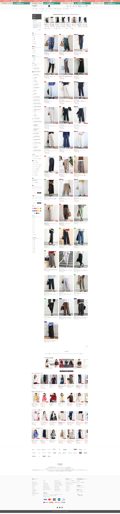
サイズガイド (67, 489)
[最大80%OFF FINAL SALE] (60, 1)
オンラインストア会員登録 (80, 482)
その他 (35, 43)
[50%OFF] (51, 43)
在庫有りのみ (35, 27)
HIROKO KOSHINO (36, 139)
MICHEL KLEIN (36, 68)
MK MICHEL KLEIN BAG (37, 121)
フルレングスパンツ (36, 24)
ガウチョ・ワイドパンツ (56, 353)
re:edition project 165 (36, 142)
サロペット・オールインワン (74, 353)
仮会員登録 (78, 480)
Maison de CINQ (36, 118)
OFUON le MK (36, 74)
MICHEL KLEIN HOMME (36, 125)
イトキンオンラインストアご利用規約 (71, 482)
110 (34, 241)
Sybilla (35, 77)
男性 (34, 39)
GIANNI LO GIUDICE (37, 103)
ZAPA (34, 90)
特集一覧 (66, 371)
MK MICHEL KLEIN (36, 71)
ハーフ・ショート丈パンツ (65, 353)
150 (34, 250)
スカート (35, 162)
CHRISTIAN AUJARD (37, 106)
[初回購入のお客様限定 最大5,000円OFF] (60, 3)
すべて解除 (38, 29)
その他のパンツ (81, 353)
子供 (34, 41)
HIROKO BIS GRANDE (37, 150)
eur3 (43, 490)
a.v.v (32, 480)
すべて (35, 48)
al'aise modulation (45, 483)
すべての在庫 (35, 182)
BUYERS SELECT (36, 136)
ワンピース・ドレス (36, 158)
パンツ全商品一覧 (66, 351)
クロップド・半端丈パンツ (48, 353)
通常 (34, 50)
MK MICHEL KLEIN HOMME (36, 129)
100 (34, 239)
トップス (35, 156)
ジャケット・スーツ (36, 164)
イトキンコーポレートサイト (81, 487)
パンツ (34, 22)
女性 (34, 37)
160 (34, 252)
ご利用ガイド (67, 486)
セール (35, 52)
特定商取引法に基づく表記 (69, 483)
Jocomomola (35, 84)
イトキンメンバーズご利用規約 (70, 480)
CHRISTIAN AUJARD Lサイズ (37, 110)
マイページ (78, 483)
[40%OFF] (81, 66)
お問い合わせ (67, 490)
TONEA (35, 93)
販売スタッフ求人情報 (80, 491)
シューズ (35, 175)
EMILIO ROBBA (36, 133)
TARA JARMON (36, 87)
